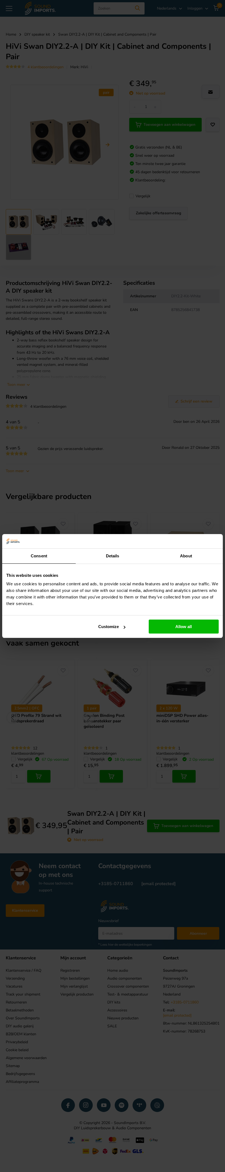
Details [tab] (112, 556)
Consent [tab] (39, 556)
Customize (108, 626)
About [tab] (186, 556)
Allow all (183, 626)
